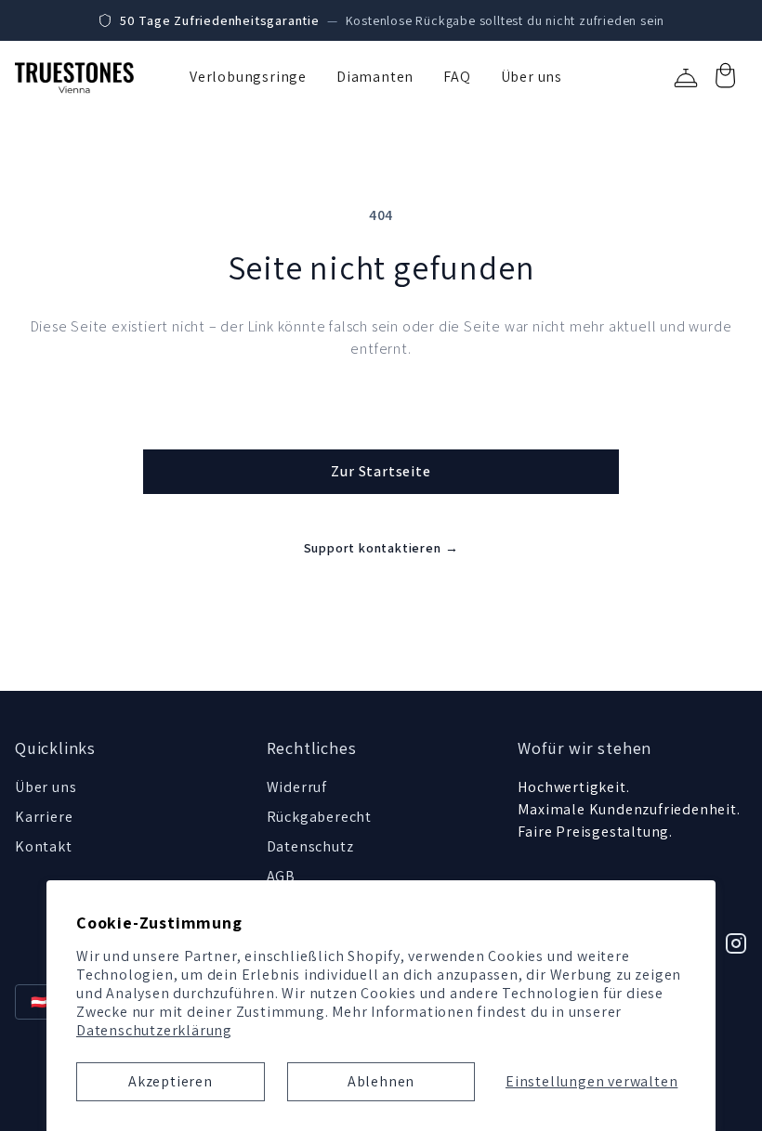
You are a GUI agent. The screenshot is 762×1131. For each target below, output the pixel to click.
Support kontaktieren (381, 548)
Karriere (43, 816)
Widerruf (297, 787)
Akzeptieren (170, 1081)
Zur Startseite (380, 471)
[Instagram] (736, 943)
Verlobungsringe (248, 76)
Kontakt (43, 846)
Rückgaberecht (319, 816)
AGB (281, 876)
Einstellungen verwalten (591, 1081)
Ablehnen (381, 1081)
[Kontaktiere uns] (686, 78)
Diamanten (375, 76)
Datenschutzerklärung (154, 1030)
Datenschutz (310, 846)
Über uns (531, 76)
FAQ (456, 76)
